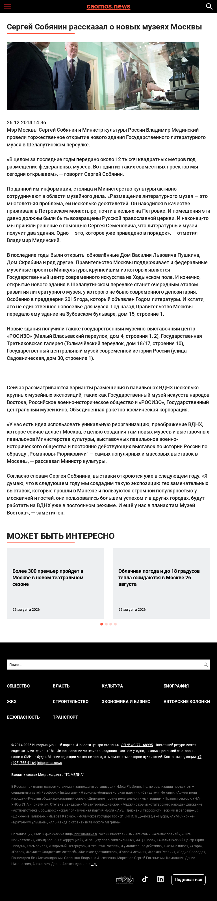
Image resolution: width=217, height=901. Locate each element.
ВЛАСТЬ (61, 686)
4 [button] (115, 624)
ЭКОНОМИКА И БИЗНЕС (126, 701)
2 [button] (106, 624)
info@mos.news (49, 762)
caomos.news (109, 6)
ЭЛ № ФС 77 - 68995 (137, 744)
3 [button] (110, 624)
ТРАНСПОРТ (65, 717)
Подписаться (188, 879)
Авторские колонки (187, 701)
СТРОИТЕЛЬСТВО (70, 701)
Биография (176, 686)
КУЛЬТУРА (112, 686)
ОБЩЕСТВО (18, 686)
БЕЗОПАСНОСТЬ (23, 717)
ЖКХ (12, 701)
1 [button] (101, 624)
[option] (55, 583)
